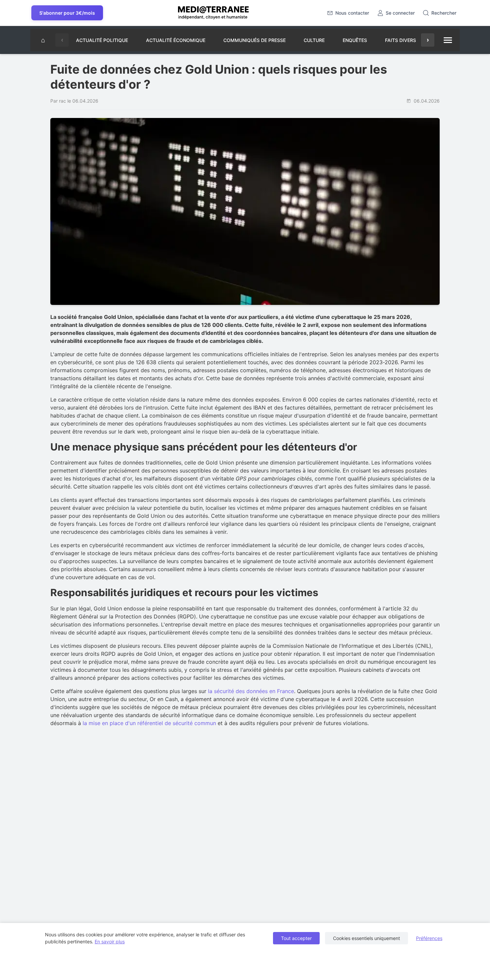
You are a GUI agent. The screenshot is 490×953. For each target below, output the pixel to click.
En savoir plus (110, 941)
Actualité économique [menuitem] (175, 40)
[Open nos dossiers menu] (447, 40)
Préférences (429, 938)
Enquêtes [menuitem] (355, 40)
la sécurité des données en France (251, 691)
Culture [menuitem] (314, 40)
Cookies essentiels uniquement (366, 938)
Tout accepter (296, 938)
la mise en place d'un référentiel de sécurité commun (149, 723)
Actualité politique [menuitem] (102, 40)
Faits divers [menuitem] (400, 40)
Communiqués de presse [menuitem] (254, 40)
